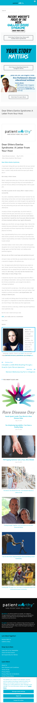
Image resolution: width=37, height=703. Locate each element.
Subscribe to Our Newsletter (10, 650)
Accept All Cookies (18, 700)
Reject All (18, 696)
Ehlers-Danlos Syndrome (8, 158)
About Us (4, 665)
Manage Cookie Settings (18, 691)
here (22, 353)
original (28, 355)
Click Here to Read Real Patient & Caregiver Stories (18, 67)
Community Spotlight (10, 355)
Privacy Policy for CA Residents (10, 674)
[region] (18, 690)
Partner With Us (6, 639)
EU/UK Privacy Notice (8, 676)
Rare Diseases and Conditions (10, 667)
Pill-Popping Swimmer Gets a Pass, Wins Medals (18, 460)
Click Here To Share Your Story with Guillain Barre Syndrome (18, 37)
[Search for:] (10, 10)
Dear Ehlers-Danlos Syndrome (10, 162)
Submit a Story (6, 641)
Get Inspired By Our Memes (10, 655)
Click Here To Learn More (18, 97)
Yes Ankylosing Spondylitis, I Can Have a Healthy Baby (18, 426)
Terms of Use (5, 669)
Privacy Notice (6, 672)
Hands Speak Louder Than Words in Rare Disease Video (18, 417)
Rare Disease (18, 158)
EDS (3, 316)
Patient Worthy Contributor (8, 156)
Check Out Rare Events (8, 652)
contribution (19, 355)
